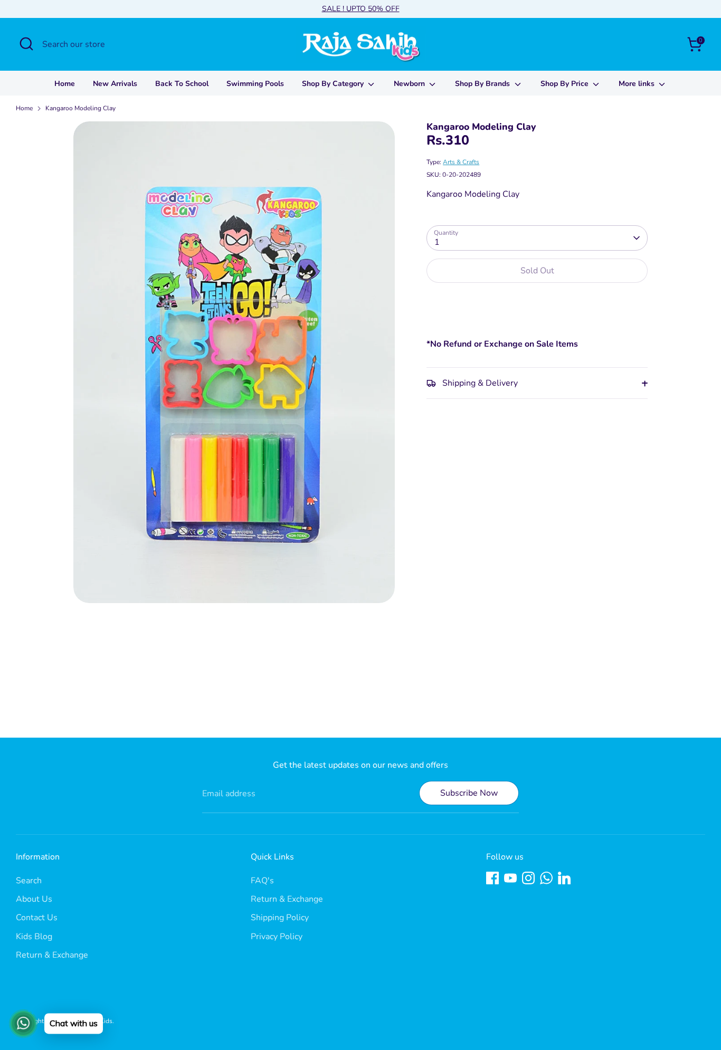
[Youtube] (510, 878)
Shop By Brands (483, 84)
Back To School (181, 84)
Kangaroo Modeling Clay (80, 108)
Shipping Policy (280, 917)
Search (29, 880)
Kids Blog (34, 936)
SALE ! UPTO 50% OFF (361, 9)
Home (64, 84)
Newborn (410, 84)
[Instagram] (528, 878)
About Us (34, 899)
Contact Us (37, 917)
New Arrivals (115, 84)
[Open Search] (26, 43)
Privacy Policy (276, 936)
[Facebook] (492, 878)
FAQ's (262, 880)
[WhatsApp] (546, 878)
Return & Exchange (52, 955)
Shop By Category (334, 84)
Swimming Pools (255, 84)
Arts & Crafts (461, 162)
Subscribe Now (469, 793)
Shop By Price (565, 84)
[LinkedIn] (564, 878)
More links (638, 84)
